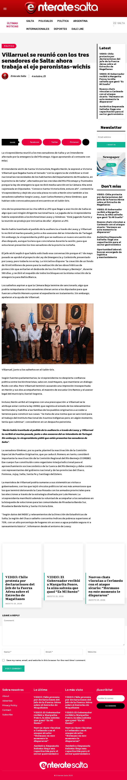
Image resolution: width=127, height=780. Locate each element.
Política (9, 46)
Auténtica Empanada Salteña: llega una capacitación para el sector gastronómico (111, 110)
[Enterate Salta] (5, 76)
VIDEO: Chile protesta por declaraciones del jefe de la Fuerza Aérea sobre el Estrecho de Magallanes (109, 61)
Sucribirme (110, 705)
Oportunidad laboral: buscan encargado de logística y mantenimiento (109, 253)
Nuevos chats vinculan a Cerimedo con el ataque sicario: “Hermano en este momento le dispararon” (111, 95)
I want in (111, 144)
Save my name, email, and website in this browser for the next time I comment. (46, 660)
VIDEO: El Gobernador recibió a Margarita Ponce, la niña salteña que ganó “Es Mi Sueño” (111, 79)
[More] (85, 142)
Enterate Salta (18, 76)
